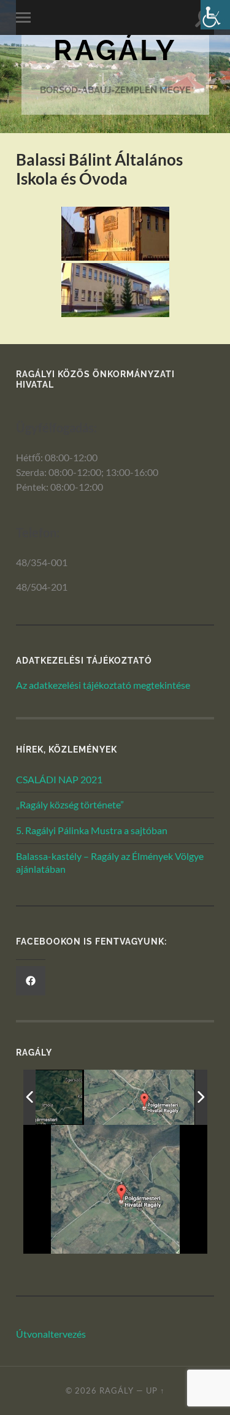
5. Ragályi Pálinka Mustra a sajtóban (91, 830)
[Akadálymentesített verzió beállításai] (215, 14)
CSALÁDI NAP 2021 (59, 779)
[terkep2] (139, 1097)
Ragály (115, 50)
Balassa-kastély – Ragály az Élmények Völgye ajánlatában (110, 862)
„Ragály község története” (70, 804)
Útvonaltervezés (51, 1334)
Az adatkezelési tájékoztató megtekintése (103, 685)
